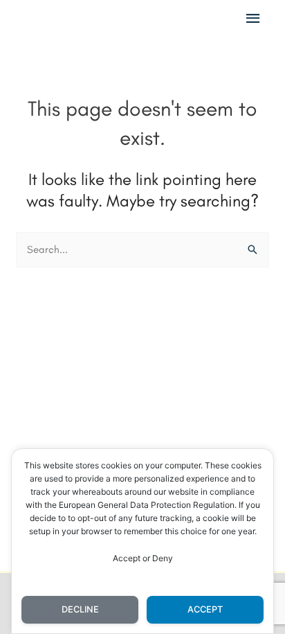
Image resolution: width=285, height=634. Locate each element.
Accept (205, 609)
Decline (80, 609)
